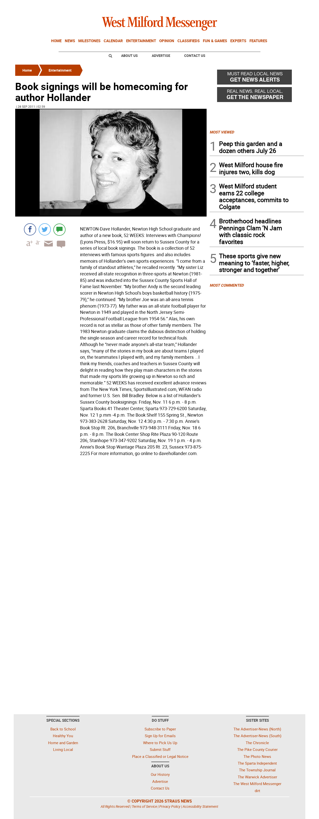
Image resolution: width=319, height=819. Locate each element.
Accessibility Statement (200, 806)
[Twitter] (45, 229)
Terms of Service (144, 806)
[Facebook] (30, 229)
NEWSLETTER (263, 6)
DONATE (291, 6)
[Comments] (59, 229)
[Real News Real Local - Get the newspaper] (257, 96)
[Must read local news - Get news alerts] (257, 78)
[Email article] (47, 248)
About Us (129, 55)
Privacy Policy (169, 806)
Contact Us (194, 55)
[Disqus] (111, 521)
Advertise (161, 55)
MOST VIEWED (222, 131)
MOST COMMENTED (227, 285)
